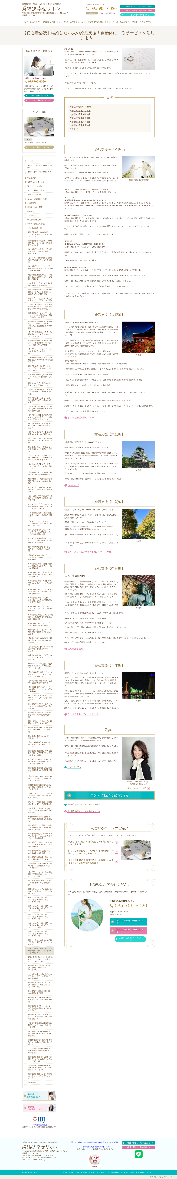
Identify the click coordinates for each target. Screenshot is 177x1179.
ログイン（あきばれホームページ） (163, 1177)
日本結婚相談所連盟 (39, 1125)
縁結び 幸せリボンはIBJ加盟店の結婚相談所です (95, 1149)
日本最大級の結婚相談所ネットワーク (95, 1147)
